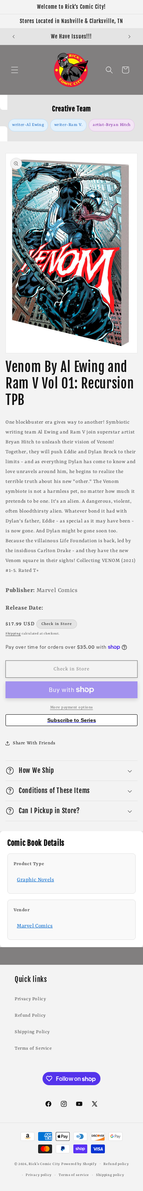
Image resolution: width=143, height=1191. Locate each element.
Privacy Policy (30, 999)
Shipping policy (110, 1175)
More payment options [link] (71, 707)
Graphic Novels (35, 880)
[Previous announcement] (14, 37)
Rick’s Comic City (44, 1164)
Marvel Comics (35, 926)
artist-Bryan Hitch (112, 125)
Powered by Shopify (79, 1164)
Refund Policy (30, 1015)
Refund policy (116, 1164)
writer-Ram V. (68, 125)
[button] (15, 70)
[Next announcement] (129, 37)
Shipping (13, 634)
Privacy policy (39, 1175)
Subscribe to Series (71, 720)
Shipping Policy (32, 1032)
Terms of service (74, 1175)
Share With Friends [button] (34, 743)
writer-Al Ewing (28, 125)
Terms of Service (33, 1048)
